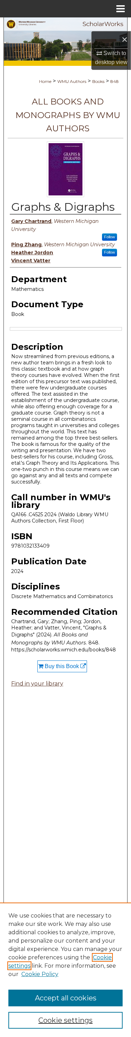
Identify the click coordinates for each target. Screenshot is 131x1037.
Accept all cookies (65, 998)
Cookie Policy (39, 974)
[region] (65, 970)
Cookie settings (65, 1020)
